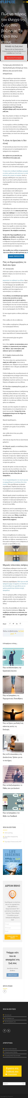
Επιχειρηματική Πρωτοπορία (12, 1055)
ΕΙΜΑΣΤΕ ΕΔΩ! (12, 975)
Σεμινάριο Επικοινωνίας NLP (13, 841)
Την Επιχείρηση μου (10, 1022)
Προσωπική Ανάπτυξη (11, 1049)
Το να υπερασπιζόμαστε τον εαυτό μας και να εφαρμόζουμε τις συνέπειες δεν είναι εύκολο (15, 482)
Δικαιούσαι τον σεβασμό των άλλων (13, 280)
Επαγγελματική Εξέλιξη (11, 1052)
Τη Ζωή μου (8, 1015)
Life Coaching (9, 833)
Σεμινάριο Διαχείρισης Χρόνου (10, 837)
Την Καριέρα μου (9, 1018)
